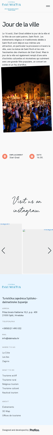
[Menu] (48, 6)
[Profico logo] (35, 430)
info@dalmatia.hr (10, 338)
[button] (3, 250)
